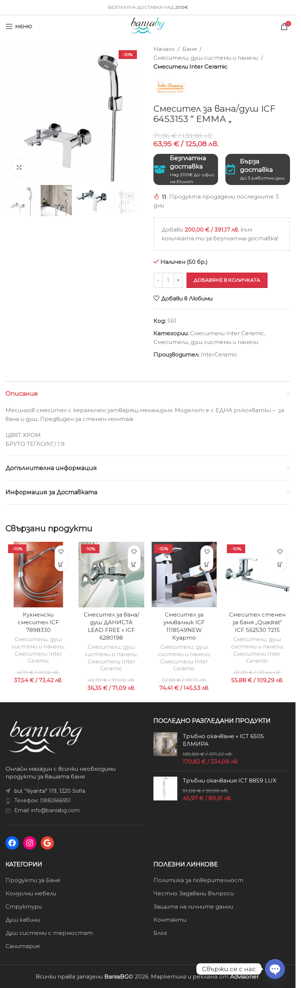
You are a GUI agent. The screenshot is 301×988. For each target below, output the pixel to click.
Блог (160, 932)
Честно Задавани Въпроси (193, 893)
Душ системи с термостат (49, 932)
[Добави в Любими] (61, 551)
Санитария (23, 946)
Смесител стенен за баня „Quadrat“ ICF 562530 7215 (257, 622)
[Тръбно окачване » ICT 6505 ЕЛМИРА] (165, 748)
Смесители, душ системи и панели (205, 57)
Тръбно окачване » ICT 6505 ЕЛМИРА (223, 740)
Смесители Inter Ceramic (190, 66)
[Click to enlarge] (19, 167)
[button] (61, 564)
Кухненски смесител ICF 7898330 (38, 622)
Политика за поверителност (198, 880)
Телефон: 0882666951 (42, 800)
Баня (189, 48)
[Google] (47, 843)
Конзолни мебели (31, 893)
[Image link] (46, 736)
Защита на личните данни (193, 906)
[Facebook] (12, 843)
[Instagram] (29, 843)
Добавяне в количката (227, 280)
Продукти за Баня (33, 880)
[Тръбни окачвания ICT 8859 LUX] (165, 789)
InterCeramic (219, 354)
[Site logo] (148, 25)
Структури (24, 906)
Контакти (169, 919)
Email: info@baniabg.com (47, 810)
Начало (164, 48)
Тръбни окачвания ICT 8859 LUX (229, 780)
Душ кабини (23, 919)
